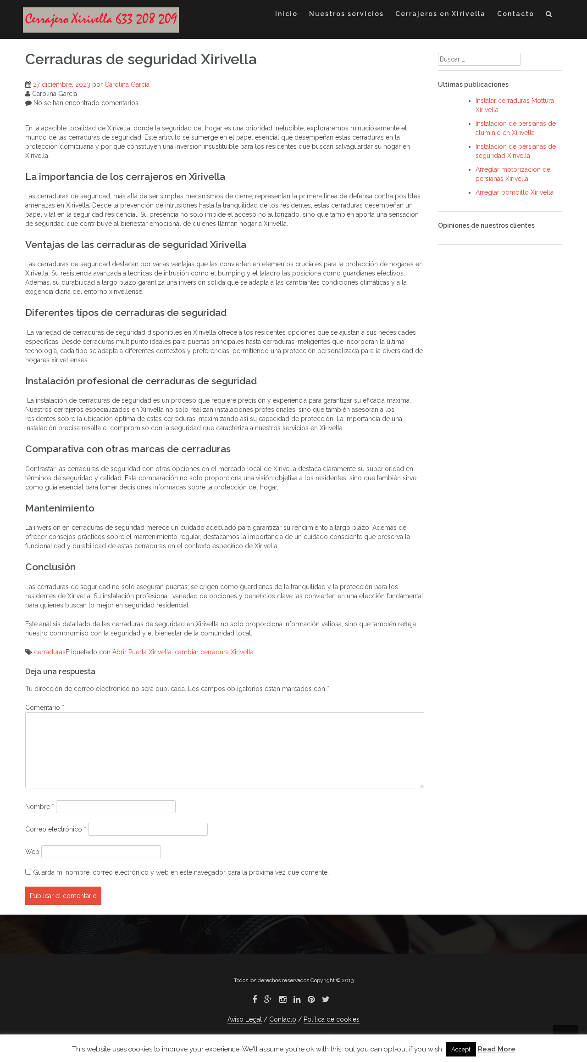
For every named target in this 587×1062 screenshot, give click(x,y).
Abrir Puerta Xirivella (142, 652)
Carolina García (127, 84)
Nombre (39, 806)
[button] (549, 15)
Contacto (515, 13)
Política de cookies (332, 1019)
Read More (496, 1049)
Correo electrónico (55, 829)
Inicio (286, 13)
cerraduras (50, 652)
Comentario (44, 707)
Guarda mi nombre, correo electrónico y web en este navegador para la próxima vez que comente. (181, 872)
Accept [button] (461, 1049)
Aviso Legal (244, 1019)
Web (32, 851)
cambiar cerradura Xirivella (214, 652)
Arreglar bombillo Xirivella (515, 192)
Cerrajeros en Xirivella (440, 13)
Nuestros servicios (346, 13)
